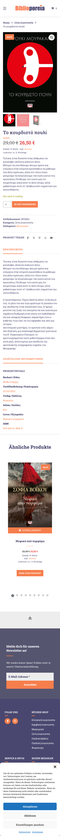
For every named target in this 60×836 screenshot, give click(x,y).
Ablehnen (30, 815)
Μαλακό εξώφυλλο (13, 419)
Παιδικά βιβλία (40, 738)
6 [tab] (34, 595)
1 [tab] (12, 595)
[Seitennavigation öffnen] (8, 8)
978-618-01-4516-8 (12, 428)
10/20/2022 (9, 391)
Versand (28, 149)
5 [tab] (30, 595)
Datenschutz (24, 832)
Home (6, 22)
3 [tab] (21, 595)
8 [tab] (43, 595)
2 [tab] (17, 595)
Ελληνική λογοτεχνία (43, 720)
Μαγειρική (38, 729)
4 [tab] (26, 595)
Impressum (37, 832)
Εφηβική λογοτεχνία (43, 724)
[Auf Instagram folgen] (15, 721)
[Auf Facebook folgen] (7, 721)
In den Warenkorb (25, 204)
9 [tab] (47, 595)
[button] (55, 766)
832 (5, 409)
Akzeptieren (30, 806)
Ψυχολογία (38, 747)
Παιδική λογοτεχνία (43, 743)
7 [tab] (38, 595)
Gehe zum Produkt (30, 573)
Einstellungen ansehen (30, 824)
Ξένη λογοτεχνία (23, 22)
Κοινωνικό (22, 226)
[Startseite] (30, 8)
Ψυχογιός (8, 400)
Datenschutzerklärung (26, 666)
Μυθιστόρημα (10, 381)
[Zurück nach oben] (30, 620)
